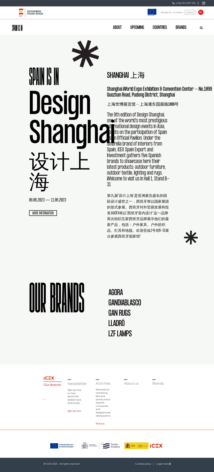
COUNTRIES (160, 28)
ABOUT (117, 28)
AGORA (115, 293)
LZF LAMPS (120, 334)
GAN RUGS (119, 313)
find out (100, 423)
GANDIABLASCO (124, 303)
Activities (103, 383)
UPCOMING (137, 28)
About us (131, 383)
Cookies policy (143, 463)
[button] (167, 12)
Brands (158, 383)
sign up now (74, 410)
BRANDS (181, 28)
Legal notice (163, 463)
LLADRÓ (116, 324)
